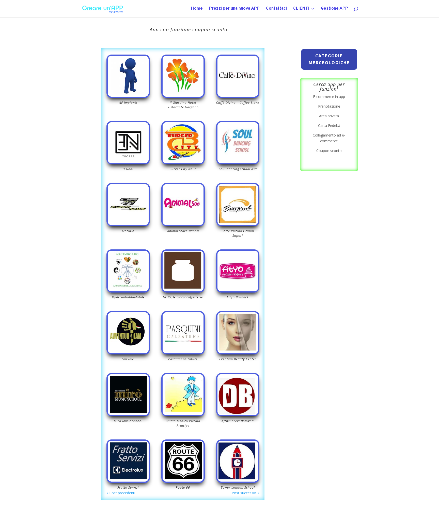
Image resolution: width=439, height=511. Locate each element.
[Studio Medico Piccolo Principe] (183, 394)
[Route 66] (183, 461)
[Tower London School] (238, 461)
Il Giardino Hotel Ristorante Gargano (183, 104)
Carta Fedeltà (329, 125)
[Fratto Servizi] (128, 461)
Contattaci (276, 9)
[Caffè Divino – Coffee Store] (238, 76)
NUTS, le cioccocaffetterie (183, 297)
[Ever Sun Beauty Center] (238, 332)
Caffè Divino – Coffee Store (237, 102)
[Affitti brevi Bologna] (238, 394)
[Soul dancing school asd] (238, 142)
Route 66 (183, 487)
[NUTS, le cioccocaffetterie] (183, 271)
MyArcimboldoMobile (128, 297)
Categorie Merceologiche (329, 59)
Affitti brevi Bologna (238, 421)
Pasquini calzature (183, 359)
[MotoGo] (128, 204)
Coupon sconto (329, 150)
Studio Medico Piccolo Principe (183, 423)
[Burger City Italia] (183, 142)
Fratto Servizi (128, 487)
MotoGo (128, 231)
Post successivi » (245, 492)
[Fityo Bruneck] (238, 271)
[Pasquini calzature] (183, 332)
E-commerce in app (329, 96)
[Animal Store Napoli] (183, 204)
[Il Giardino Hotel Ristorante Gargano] (183, 76)
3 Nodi (128, 169)
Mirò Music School (128, 421)
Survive (128, 359)
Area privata (329, 115)
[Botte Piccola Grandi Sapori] (238, 204)
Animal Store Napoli (183, 231)
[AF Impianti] (128, 76)
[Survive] (128, 332)
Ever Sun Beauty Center (237, 359)
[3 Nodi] (128, 142)
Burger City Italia (183, 169)
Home (197, 9)
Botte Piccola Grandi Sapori (238, 233)
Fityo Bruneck (237, 297)
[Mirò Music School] (128, 394)
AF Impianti (128, 102)
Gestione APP (334, 9)
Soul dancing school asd (238, 169)
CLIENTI (301, 9)
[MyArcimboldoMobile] (128, 271)
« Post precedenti (120, 492)
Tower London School (238, 487)
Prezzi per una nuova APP (234, 9)
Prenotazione (329, 106)
